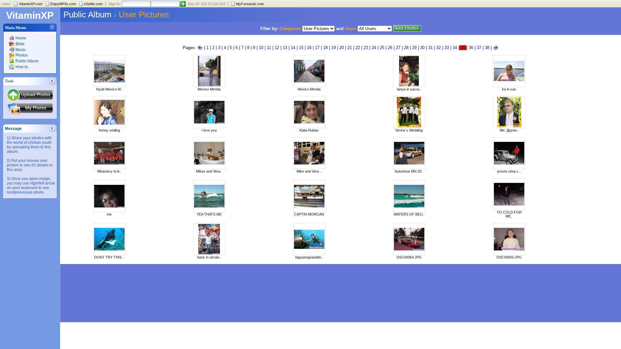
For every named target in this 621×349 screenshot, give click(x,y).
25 (382, 47)
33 (446, 47)
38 (487, 47)
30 (422, 47)
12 (277, 47)
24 (374, 47)
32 (438, 47)
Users (350, 28)
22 (357, 47)
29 (414, 47)
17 (317, 47)
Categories (290, 28)
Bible (20, 44)
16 (309, 47)
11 (269, 47)
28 (406, 47)
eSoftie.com (93, 4)
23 (366, 47)
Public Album (27, 61)
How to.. (23, 67)
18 (325, 47)
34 (454, 47)
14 (293, 47)
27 (398, 47)
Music (21, 50)
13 (285, 47)
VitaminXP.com (30, 4)
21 (349, 47)
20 (341, 47)
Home (21, 38)
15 (301, 47)
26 (390, 47)
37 (479, 47)
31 (430, 47)
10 (261, 47)
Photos (22, 55)
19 (333, 47)
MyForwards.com (250, 4)
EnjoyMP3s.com (63, 4)
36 (471, 47)
